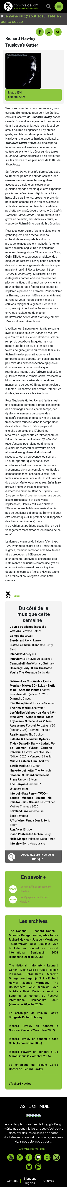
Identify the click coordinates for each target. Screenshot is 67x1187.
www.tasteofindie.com (33, 1148)
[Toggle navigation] (58, 6)
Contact (12, 1181)
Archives (48, 1181)
